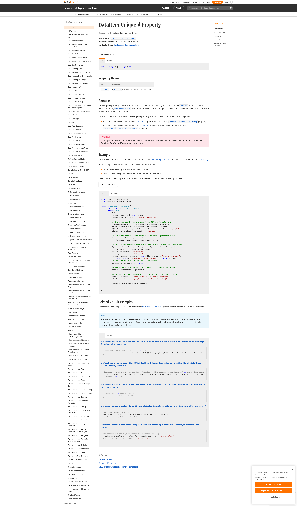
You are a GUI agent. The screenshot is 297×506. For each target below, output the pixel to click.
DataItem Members (107, 463)
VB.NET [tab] (109, 60)
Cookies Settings (273, 497)
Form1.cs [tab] (104, 193)
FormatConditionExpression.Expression (120, 128)
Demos (207, 2)
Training (201, 2)
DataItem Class (105, 459)
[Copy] (206, 65)
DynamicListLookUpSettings (123, 247)
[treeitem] (74, 27)
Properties (145, 14)
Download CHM (70, 503)
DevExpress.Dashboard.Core (126, 45)
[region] (273, 485)
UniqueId (159, 14)
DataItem (130, 14)
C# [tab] (102, 60)
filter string (203, 159)
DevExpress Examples (151, 306)
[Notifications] (231, 2)
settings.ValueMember (121, 254)
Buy (167, 2)
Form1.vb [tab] (114, 193)
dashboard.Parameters (121, 270)
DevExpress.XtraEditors (117, 199)
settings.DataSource (121, 249)
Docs (66, 14)
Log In (226, 2)
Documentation (186, 2)
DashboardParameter (120, 256)
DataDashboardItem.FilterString (183, 122)
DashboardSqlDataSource (122, 238)
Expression (143, 125)
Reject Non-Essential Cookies (273, 491)
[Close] (292, 469)
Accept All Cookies (273, 484)
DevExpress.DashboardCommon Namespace (118, 467)
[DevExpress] (71, 2)
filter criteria (140, 121)
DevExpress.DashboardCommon (108, 14)
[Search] (230, 8)
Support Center (175, 2)
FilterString (122, 276)
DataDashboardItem (122, 109)
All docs (165, 8)
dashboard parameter (160, 159)
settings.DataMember (121, 252)
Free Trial (217, 2)
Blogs (195, 2)
